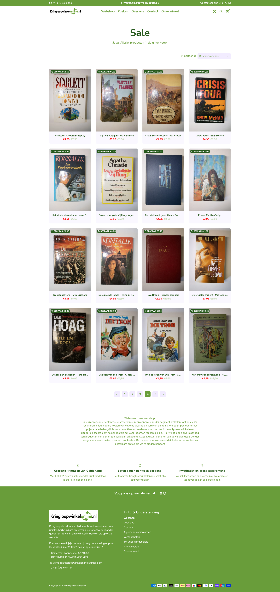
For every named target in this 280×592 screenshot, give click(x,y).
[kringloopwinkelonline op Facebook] (50, 2)
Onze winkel (170, 11)
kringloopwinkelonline (76, 585)
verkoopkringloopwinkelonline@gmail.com (76, 562)
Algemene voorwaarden (137, 532)
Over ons (137, 11)
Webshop (108, 11)
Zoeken (123, 11)
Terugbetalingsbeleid (136, 541)
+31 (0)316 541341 (61, 567)
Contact (152, 11)
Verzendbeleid (132, 536)
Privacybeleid (132, 546)
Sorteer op (188, 55)
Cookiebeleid (131, 551)
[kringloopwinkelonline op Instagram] (54, 2)
